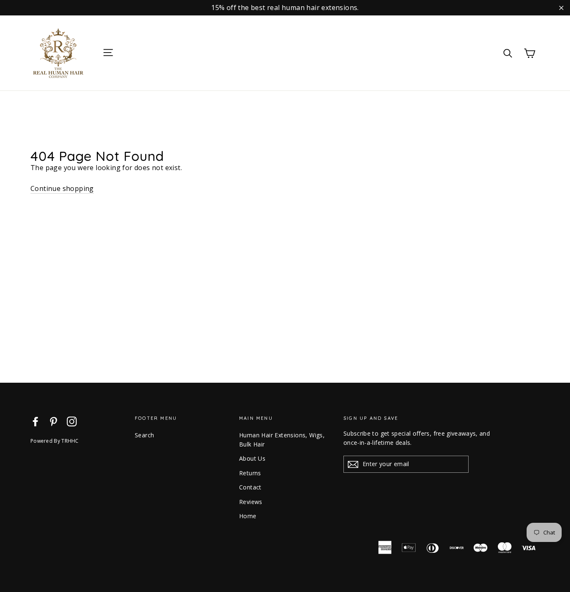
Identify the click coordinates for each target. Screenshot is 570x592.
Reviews (250, 502)
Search (144, 435)
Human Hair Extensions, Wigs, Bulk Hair (282, 439)
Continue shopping (62, 188)
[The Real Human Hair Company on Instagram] (72, 421)
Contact (250, 487)
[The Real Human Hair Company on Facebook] (35, 421)
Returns (250, 473)
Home (248, 516)
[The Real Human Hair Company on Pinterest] (53, 421)
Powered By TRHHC (54, 440)
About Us (252, 458)
